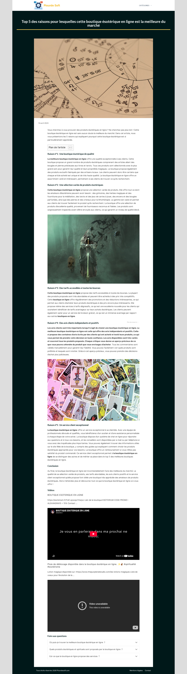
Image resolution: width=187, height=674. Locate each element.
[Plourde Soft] (38, 5)
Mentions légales (136, 670)
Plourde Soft (52, 5)
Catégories (144, 5)
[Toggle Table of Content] (69, 147)
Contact (148, 670)
